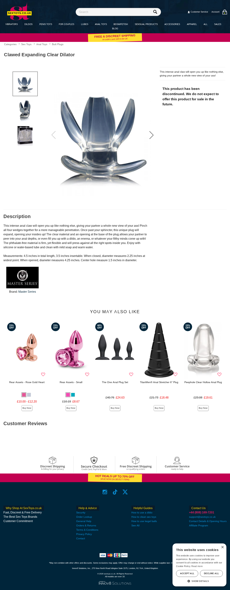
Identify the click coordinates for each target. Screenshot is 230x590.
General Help (83, 521)
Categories (10, 44)
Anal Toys (101, 24)
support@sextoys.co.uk (202, 516)
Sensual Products (146, 24)
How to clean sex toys (143, 516)
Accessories (172, 24)
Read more (197, 566)
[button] (151, 135)
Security (80, 512)
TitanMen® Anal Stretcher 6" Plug (159, 382)
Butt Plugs (57, 44)
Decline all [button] (211, 573)
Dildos (28, 24)
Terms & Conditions (87, 529)
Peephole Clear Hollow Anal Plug (203, 382)
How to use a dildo (141, 512)
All (206, 24)
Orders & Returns (86, 525)
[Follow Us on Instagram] (104, 492)
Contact (80, 538)
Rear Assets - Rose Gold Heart (27, 382)
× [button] (222, 547)
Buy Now (26, 408)
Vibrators (11, 24)
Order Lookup (84, 516)
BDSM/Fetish (121, 24)
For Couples (66, 24)
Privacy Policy (84, 534)
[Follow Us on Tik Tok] (115, 492)
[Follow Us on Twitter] (125, 492)
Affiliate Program (198, 525)
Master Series (27, 291)
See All (135, 525)
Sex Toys (26, 44)
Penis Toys (45, 24)
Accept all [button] (187, 573)
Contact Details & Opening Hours (208, 521)
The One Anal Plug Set (115, 382)
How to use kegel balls (144, 521)
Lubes (84, 24)
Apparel (192, 24)
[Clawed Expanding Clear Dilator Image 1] (102, 135)
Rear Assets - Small (71, 382)
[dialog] (199, 564)
